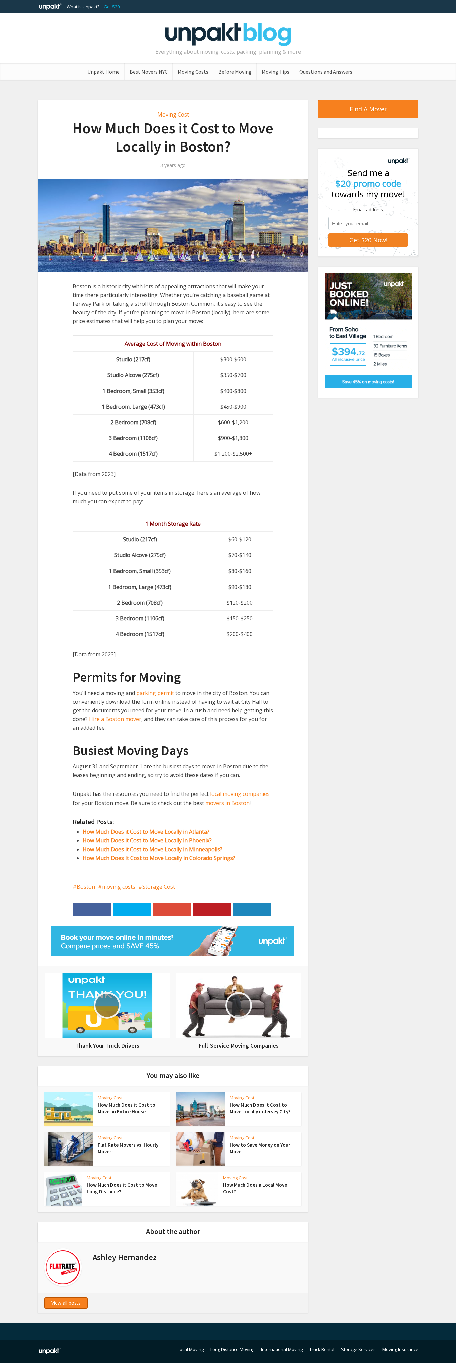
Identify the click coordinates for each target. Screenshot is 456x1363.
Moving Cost (173, 114)
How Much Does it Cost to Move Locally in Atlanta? (146, 831)
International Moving (282, 1349)
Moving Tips (275, 71)
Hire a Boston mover (115, 719)
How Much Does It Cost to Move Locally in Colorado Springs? (159, 858)
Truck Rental (321, 1349)
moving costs (118, 886)
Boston (86, 886)
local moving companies (240, 794)
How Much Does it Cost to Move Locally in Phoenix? (147, 840)
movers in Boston (227, 803)
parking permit (155, 693)
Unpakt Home (103, 71)
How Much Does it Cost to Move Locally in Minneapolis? (152, 849)
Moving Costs (193, 71)
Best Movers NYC (149, 71)
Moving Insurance (400, 1349)
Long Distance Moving (232, 1349)
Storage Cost (158, 886)
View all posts (66, 1303)
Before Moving (235, 71)
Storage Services (358, 1349)
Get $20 (112, 7)
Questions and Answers (325, 71)
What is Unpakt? (83, 7)
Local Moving (191, 1349)
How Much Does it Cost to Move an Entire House (126, 1108)
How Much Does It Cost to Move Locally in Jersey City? (260, 1108)
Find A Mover (368, 109)
